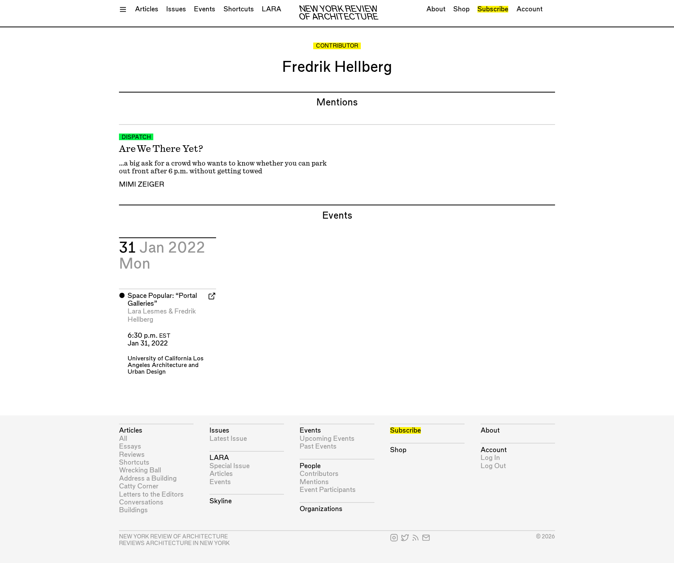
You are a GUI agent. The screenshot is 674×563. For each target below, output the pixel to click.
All (123, 438)
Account (529, 9)
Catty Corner (138, 486)
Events (204, 9)
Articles (146, 9)
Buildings (133, 510)
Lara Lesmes (147, 311)
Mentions (314, 482)
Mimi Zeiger (141, 184)
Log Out (493, 466)
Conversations (141, 502)
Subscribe (492, 9)
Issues (176, 9)
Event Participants (328, 489)
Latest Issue (228, 438)
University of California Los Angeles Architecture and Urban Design (166, 365)
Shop (461, 9)
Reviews (132, 454)
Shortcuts (238, 9)
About (435, 9)
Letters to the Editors (151, 494)
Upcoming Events (327, 438)
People (310, 466)
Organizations (321, 509)
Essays (130, 446)
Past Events (318, 446)
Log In (490, 457)
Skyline (220, 501)
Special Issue (229, 466)
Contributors (319, 473)
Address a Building (148, 478)
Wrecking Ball (140, 470)
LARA (271, 9)
